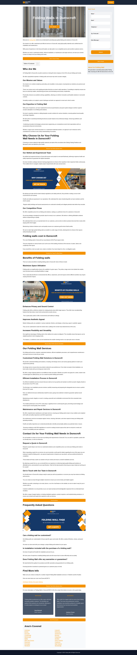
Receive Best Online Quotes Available (54, 343)
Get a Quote (53, 26)
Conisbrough (28, 635)
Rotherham (57, 631)
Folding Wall (32, 40)
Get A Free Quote (54, 619)
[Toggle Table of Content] (36, 64)
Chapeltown (58, 637)
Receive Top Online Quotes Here (54, 148)
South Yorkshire (59, 640)
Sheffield (57, 638)
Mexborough (28, 637)
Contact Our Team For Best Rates (54, 253)
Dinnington (27, 644)
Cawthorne (57, 642)
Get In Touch (101, 61)
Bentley (30, 582)
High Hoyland (58, 644)
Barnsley (57, 635)
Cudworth (57, 630)
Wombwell (27, 645)
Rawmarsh (27, 642)
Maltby (26, 638)
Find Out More (54, 500)
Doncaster (35, 582)
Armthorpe (25, 582)
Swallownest (58, 633)
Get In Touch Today (54, 58)
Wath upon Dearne (29, 640)
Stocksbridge (58, 645)
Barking (41, 582)
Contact (111, 2)
